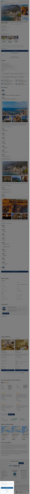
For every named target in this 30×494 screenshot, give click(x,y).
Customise (7, 491)
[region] (7, 487)
